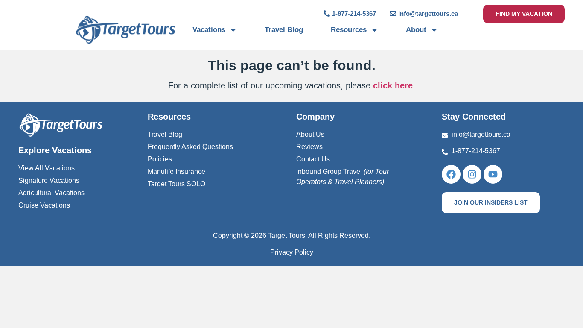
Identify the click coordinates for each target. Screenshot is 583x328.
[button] (491, 202)
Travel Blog (284, 30)
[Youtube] (493, 174)
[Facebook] (451, 174)
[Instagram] (472, 174)
